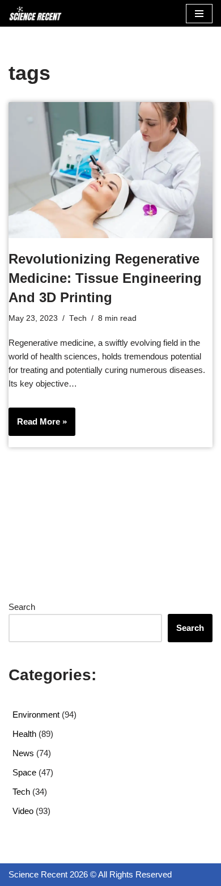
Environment (36, 714)
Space (24, 772)
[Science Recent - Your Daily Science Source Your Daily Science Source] (35, 13)
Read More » (37, 426)
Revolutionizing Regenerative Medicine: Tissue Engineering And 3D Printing (105, 277)
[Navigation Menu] (199, 13)
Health (24, 734)
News (23, 753)
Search (21, 607)
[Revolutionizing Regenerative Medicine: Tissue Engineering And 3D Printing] (110, 170)
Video (22, 811)
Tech (78, 318)
